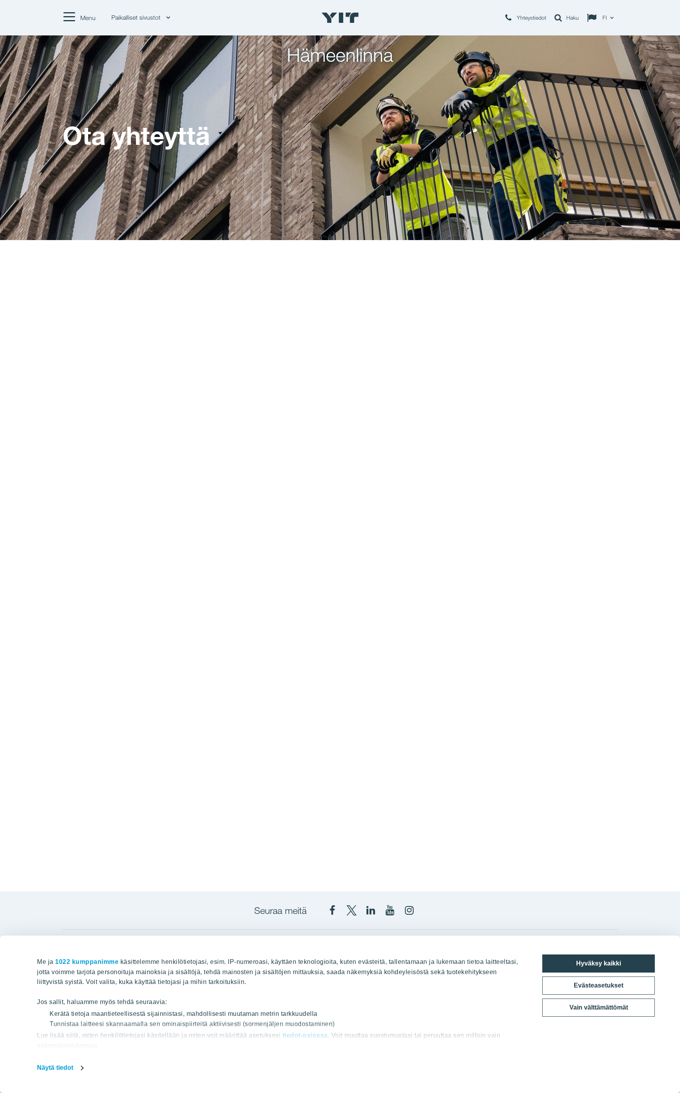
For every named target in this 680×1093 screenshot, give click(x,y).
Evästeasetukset (598, 985)
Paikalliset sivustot (136, 17)
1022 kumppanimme (86, 961)
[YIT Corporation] (370, 910)
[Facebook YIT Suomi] (332, 910)
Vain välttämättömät (598, 1007)
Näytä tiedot (55, 1067)
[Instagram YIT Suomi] (409, 910)
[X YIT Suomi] (351, 910)
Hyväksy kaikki (598, 963)
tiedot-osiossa (305, 1035)
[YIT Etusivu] (340, 18)
